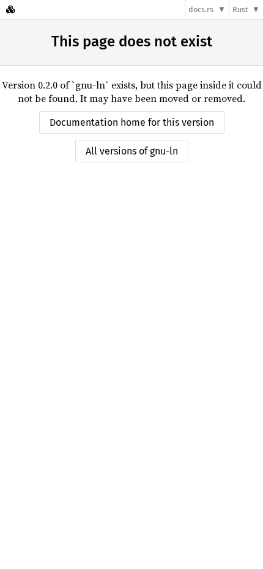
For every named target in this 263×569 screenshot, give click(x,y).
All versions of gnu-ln (132, 151)
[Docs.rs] (10, 9)
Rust (240, 9)
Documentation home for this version (132, 122)
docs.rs (200, 9)
